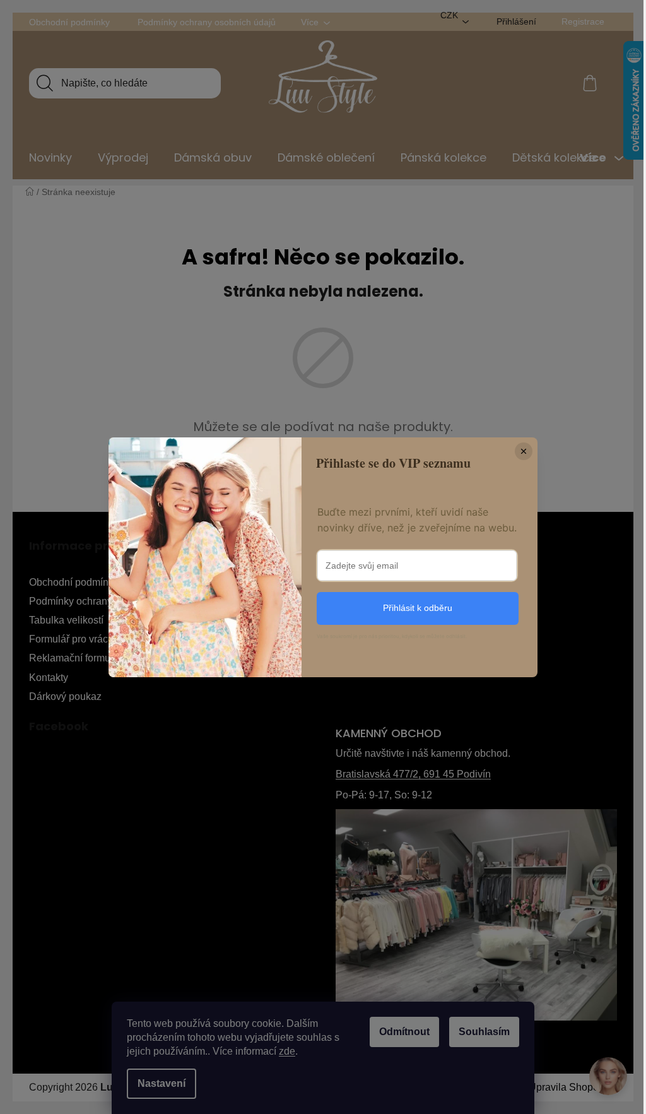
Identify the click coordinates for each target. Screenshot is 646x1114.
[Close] (523, 451)
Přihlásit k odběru (417, 608)
